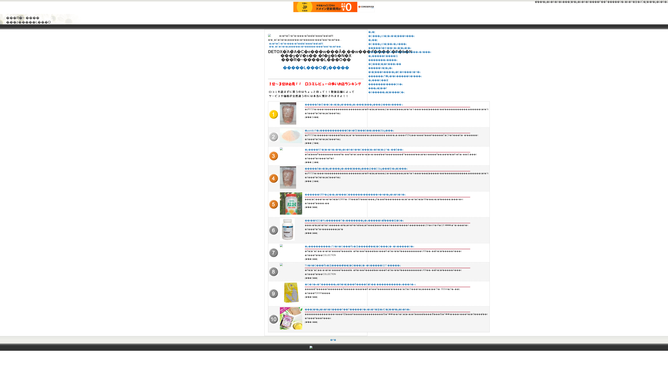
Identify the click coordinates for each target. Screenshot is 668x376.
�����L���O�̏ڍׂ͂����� (316, 67)
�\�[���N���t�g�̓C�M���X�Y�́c (394, 72)
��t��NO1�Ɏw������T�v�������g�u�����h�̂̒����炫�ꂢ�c (354, 220)
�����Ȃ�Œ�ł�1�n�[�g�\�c (389, 48)
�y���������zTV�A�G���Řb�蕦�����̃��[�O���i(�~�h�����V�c (359, 246)
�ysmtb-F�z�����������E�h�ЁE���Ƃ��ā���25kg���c (349, 130)
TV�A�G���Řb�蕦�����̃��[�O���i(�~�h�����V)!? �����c (353, 265)
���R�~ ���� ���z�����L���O (28, 18)
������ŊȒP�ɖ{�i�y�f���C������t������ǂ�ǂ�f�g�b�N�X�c (355, 194)
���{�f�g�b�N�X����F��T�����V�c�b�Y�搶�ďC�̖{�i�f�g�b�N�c (357, 309)
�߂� (333, 340)
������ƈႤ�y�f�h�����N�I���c (395, 76)
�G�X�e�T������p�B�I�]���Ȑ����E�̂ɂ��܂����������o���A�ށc (360, 284)
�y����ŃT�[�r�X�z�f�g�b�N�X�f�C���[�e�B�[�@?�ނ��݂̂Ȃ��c (354, 149)
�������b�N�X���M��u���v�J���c (399, 52)
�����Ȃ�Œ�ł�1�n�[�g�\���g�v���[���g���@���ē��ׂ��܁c (354, 104)
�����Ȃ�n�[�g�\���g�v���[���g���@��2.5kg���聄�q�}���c (356, 168)
